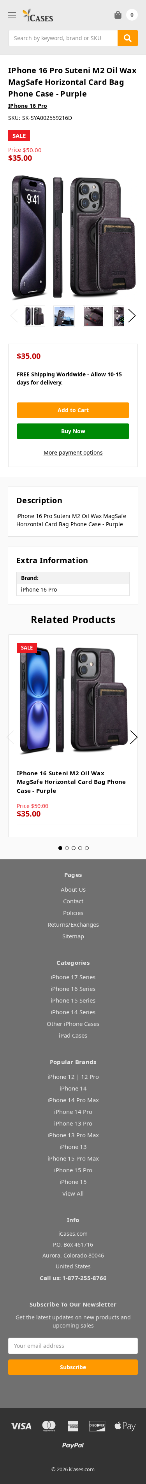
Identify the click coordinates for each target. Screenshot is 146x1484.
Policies (73, 913)
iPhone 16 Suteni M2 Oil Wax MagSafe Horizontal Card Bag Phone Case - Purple (71, 781)
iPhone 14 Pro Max (73, 1100)
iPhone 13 (73, 1146)
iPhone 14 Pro (73, 1111)
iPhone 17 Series (73, 977)
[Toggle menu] (12, 15)
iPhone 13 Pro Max (73, 1135)
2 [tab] (67, 848)
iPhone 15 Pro (73, 1170)
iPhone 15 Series (73, 1000)
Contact (73, 901)
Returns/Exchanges (73, 924)
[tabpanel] (73, 736)
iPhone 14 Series (73, 1012)
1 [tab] (60, 848)
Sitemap (73, 936)
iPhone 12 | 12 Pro (73, 1076)
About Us (73, 889)
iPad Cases (73, 1035)
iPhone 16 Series (73, 988)
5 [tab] (87, 848)
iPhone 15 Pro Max (73, 1158)
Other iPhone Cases (73, 1023)
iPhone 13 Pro (73, 1123)
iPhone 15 (73, 1181)
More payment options (73, 452)
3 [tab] (74, 848)
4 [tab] (80, 848)
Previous (14, 316)
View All (73, 1193)
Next (132, 316)
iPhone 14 (73, 1088)
